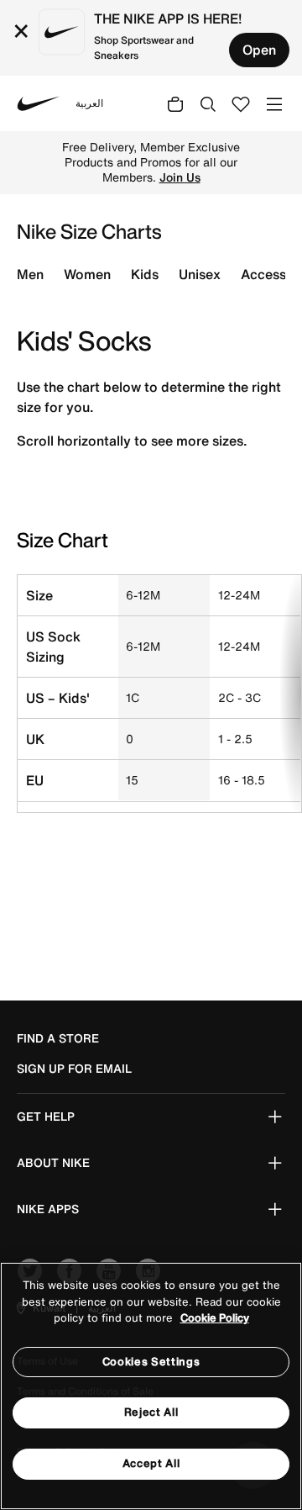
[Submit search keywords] (208, 103)
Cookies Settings (151, 1362)
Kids (145, 274)
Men (30, 274)
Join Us (179, 177)
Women (87, 274)
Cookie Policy (214, 1318)
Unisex (200, 274)
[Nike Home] (38, 103)
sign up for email (74, 1068)
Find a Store (58, 1038)
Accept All (151, 1463)
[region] (151, 1386)
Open (259, 50)
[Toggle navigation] (274, 103)
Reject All (151, 1412)
